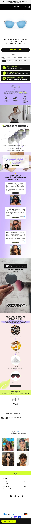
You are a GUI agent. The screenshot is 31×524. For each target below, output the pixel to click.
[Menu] (2, 7)
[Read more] (15, 162)
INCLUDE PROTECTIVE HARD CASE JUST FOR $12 (18, 61)
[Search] (25, 7)
